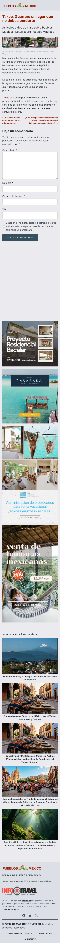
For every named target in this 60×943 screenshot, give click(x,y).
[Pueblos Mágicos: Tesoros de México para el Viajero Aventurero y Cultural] (30, 699)
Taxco (5, 97)
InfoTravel (26, 901)
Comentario (9, 150)
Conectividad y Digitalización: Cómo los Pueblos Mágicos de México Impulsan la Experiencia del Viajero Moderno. (30, 759)
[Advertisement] (30, 283)
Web (4, 209)
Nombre (7, 182)
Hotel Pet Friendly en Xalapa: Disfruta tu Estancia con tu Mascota (30, 678)
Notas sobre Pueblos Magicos (34, 31)
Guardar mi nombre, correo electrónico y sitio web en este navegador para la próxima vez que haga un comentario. (31, 226)
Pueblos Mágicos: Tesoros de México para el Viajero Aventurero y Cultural (30, 718)
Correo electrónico (13, 196)
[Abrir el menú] (56, 5)
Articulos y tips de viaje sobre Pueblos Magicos (20, 52)
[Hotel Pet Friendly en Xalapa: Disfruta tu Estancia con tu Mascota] (30, 656)
